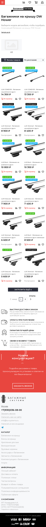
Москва (4, 406)
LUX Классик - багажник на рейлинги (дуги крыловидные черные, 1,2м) (10, 200)
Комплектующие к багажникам (15, 459)
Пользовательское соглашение (15, 488)
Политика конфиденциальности (15, 491)
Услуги (4, 463)
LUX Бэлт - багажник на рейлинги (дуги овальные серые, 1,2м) (34, 236)
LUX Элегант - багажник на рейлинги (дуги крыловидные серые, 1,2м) (34, 127)
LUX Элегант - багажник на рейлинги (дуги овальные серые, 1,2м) (10, 236)
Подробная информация (9, 509)
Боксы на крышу (8, 439)
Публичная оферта (9, 495)
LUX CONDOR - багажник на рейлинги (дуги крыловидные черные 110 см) (11, 91)
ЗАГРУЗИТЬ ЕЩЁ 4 (23, 289)
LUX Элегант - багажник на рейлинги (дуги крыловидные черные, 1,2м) (10, 127)
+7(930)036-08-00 (11, 410)
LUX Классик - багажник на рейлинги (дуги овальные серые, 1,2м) (10, 273)
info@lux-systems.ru (10, 420)
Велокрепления (8, 446)
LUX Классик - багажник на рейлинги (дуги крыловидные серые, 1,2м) (34, 200)
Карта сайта (36, 515)
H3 (11, 52)
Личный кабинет (8, 471)
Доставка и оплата (9, 474)
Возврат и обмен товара (12, 484)
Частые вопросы (8, 481)
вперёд (32, 296)
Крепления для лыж (10, 442)
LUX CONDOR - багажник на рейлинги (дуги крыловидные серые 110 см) (34, 91)
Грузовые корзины (9, 449)
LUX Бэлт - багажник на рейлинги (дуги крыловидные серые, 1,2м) (34, 163)
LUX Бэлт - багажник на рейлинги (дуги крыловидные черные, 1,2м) (10, 163)
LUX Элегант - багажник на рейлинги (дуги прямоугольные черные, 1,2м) (34, 273)
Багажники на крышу (10, 435)
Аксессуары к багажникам (12, 453)
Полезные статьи (8, 478)
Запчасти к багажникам (11, 456)
